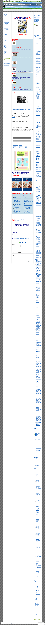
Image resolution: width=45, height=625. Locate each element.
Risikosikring (37, 495)
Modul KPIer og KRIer (38, 451)
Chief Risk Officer (6, 28)
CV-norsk (36, 599)
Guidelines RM (37, 519)
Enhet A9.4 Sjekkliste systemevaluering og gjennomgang (38, 253)
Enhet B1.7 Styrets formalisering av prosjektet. (38, 295)
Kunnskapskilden (37, 1)
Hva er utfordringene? (38, 270)
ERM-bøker (5, 15)
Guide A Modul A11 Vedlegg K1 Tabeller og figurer (38, 92)
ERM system (26, 134)
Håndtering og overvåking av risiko (18, 210)
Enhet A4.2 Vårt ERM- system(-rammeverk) (38, 151)
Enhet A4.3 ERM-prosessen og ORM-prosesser (38, 153)
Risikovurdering (38, 548)
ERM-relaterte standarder (17, 47)
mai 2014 (5, 51)
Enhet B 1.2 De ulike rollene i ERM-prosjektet (38, 275)
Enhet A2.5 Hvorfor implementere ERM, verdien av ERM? (38, 122)
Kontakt (35, 468)
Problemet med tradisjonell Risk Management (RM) (38, 425)
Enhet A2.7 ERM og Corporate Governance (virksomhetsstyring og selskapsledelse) (38, 128)
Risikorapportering (38, 494)
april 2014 (5, 52)
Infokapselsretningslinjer (29, 623)
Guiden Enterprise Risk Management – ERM (17, 4)
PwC (19, 147)
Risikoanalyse (37, 482)
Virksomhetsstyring (27, 144)
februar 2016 (5, 38)
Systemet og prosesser (16, 207)
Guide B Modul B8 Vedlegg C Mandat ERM (38, 364)
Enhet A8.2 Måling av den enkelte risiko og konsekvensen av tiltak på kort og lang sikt (38, 226)
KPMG (26, 146)
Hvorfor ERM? (36, 600)
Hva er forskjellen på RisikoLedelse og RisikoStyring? (36, 21)
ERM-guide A (36, 36)
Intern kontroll (37, 520)
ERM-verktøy (5, 24)
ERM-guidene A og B (18, 1)
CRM (37, 587)
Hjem (4, 1)
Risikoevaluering (38, 533)
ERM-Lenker (14, 73)
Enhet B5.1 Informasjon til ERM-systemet (38, 343)
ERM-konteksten (37, 435)
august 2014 (5, 47)
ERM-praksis (5, 30)
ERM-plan (14, 134)
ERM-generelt (5, 16)
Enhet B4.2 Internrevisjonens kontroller (38, 335)
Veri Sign (26, 147)
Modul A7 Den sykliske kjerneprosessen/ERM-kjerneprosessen (38, 203)
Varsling (20, 144)
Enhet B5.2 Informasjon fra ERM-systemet (38, 345)
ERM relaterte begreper (17, 46)
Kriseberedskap (38, 480)
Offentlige (37, 563)
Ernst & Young (14, 146)
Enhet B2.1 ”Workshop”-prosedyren (37, 305)
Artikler (13, 60)
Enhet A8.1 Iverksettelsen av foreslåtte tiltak (38, 223)
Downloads (26, 34)
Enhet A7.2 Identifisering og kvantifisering (38, 208)
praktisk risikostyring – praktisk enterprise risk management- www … (21, 109)
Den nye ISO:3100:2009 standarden (28, 201)
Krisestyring (37, 481)
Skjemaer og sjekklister (27, 212)
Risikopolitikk (37, 493)
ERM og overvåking (37, 433)
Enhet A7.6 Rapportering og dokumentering (38, 216)
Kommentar (29, 261)
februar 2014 (5, 54)
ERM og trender (5, 14)
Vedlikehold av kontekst (27, 211)
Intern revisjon (37, 521)
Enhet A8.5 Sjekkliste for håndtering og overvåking (38, 237)
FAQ (13, 80)
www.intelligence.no (20, 238)
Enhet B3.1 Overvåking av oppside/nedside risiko (39, 321)
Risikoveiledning (38, 547)
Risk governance (15, 144)
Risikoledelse (37, 539)
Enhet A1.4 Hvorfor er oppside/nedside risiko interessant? (38, 58)
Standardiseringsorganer (39, 567)
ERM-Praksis (25, 1)
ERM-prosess (31, 1)
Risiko (14, 203)
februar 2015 (5, 40)
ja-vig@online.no (17, 220)
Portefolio (37, 586)
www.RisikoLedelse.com (23, 219)
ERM (25, 133)
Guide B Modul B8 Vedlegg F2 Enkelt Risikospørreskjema (38, 391)
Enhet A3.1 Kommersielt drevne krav (37, 139)
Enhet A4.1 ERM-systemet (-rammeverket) (38, 148)
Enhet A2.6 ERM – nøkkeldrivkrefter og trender (38, 125)
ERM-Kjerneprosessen (27, 208)
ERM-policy (37, 475)
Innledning (37, 271)
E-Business (37, 588)
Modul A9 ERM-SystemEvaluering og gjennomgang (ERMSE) (38, 241)
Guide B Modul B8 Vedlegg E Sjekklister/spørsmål (38, 386)
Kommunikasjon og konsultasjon (28, 210)
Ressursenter (36, 579)
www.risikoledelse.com (26, 238)
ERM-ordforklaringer (6, 22)
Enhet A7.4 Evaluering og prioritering (38, 212)
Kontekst (36, 458)
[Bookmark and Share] (22, 242)
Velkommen (36, 605)
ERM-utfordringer (6, 23)
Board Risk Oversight (36, 19)
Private (36, 564)
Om (7, 1)
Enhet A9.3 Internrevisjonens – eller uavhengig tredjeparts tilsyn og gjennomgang (38, 250)
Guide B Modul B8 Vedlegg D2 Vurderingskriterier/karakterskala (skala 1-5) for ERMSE (40, 373)
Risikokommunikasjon (38, 488)
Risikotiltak (36, 467)
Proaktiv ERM (36, 456)
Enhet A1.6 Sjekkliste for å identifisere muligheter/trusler (38, 64)
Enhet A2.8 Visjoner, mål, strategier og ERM (38, 132)
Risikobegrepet (37, 532)
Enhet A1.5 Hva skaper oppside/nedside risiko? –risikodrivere (6, 66)
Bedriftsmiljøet (15, 208)
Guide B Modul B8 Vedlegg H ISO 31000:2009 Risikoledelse (39, 413)
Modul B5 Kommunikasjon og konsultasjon (38, 340)
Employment (37, 585)
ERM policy (20, 134)
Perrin (13, 147)
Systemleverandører (38, 568)
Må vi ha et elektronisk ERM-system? (38, 576)
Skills (36, 598)
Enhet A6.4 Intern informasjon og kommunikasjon (38, 192)
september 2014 (5, 46)
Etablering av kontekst (27, 207)
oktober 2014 (5, 45)
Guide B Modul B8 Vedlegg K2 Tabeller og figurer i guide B (38, 420)
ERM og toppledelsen (6, 29)
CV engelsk (36, 581)
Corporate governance (21, 133)
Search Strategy (38, 595)
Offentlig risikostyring (38, 528)
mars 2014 (5, 53)
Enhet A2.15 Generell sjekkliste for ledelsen (38, 111)
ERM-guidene (36, 557)
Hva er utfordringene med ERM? (28, 205)
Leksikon (13, 40)
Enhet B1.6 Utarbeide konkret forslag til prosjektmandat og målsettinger (38, 291)
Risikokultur (37, 489)
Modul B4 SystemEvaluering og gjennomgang (38, 330)
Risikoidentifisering (38, 487)
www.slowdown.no (15, 238)
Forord (15, 197)
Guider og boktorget (15, 52)
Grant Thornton (20, 146)
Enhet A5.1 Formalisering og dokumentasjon (38, 160)
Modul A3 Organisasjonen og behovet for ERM (38, 136)
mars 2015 (5, 39)
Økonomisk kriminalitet (15, 145)
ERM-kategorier (37, 434)
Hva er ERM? (37, 571)
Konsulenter (20, 145)
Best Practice (14, 133)
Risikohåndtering (38, 486)
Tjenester (11, 1)
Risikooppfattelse (38, 540)
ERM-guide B (36, 259)
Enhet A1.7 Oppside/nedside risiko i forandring (38, 67)
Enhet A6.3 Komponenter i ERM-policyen (38, 189)
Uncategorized (5, 34)
